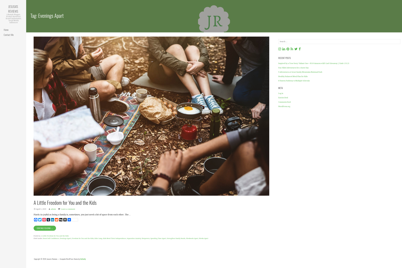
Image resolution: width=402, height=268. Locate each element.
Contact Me (9, 35)
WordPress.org (284, 106)
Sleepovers (146, 238)
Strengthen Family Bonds (176, 238)
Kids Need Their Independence (114, 238)
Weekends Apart (192, 238)
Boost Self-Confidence (51, 238)
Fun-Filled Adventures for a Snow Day (293, 68)
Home (6, 30)
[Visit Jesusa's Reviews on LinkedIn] (283, 50)
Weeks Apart (203, 238)
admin (53, 209)
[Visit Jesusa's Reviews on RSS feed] (292, 50)
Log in (280, 93)
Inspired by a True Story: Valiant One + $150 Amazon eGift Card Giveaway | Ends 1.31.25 (313, 63)
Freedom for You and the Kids (83, 238)
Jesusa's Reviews (13, 9)
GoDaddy (83, 259)
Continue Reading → (45, 228)
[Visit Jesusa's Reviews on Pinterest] (287, 50)
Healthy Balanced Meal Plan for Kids (293, 76)
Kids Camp (98, 238)
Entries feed (283, 98)
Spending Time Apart (158, 238)
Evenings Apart (65, 238)
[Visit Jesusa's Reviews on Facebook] (300, 50)
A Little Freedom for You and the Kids (65, 202)
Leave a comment (68, 209)
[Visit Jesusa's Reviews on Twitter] (296, 50)
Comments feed (284, 102)
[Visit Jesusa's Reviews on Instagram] (279, 50)
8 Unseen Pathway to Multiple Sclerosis (294, 81)
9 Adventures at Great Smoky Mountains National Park (300, 72)
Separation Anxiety (134, 238)
